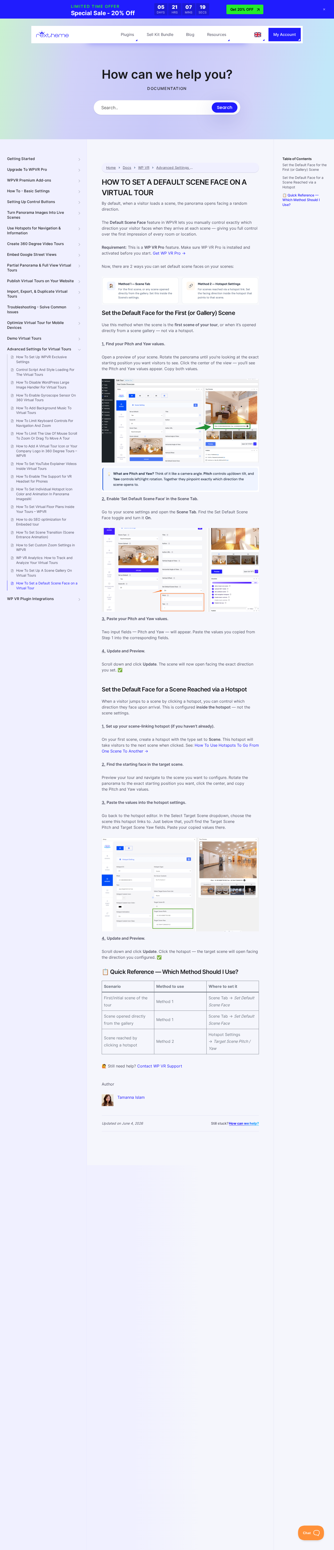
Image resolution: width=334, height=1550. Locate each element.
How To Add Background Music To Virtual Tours (43, 410)
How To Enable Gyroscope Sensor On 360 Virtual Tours (46, 397)
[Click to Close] (324, 9)
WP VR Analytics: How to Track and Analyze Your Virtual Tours (44, 560)
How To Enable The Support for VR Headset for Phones (44, 478)
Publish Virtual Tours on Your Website (40, 281)
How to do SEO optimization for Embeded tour (41, 521)
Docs (127, 167)
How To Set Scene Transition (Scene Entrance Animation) (45, 534)
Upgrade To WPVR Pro (27, 169)
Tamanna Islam (131, 1097)
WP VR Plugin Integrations (30, 598)
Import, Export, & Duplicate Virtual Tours (37, 294)
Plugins (127, 34)
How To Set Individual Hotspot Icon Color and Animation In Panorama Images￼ (44, 494)
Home (111, 167)
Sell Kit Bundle (160, 34)
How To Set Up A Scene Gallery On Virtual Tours (44, 572)
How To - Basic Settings (28, 191)
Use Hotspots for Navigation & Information (34, 230)
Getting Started (21, 158)
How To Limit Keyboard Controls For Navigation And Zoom (44, 423)
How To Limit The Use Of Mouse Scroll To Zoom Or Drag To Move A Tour (46, 435)
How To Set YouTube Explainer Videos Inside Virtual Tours (46, 466)
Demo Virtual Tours (24, 338)
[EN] (258, 34)
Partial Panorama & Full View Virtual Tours (39, 267)
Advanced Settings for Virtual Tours (39, 349)
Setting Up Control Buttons (31, 201)
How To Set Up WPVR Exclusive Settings (41, 359)
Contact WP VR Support (159, 1066)
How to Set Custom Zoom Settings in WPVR (45, 547)
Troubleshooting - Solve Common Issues (36, 309)
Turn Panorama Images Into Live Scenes (35, 215)
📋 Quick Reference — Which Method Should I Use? (301, 200)
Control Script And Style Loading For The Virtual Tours (45, 372)
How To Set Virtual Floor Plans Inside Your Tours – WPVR (45, 509)
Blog (190, 34)
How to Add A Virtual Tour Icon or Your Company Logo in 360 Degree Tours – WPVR (46, 451)
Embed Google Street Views (31, 254)
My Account (284, 34)
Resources (216, 34)
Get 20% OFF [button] (242, 9)
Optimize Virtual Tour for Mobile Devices (35, 325)
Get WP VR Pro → (169, 253)
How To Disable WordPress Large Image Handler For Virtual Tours (42, 384)
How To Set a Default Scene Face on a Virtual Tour (47, 585)
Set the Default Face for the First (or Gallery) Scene (304, 167)
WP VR (143, 167)
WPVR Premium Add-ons (29, 180)
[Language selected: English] (258, 34)
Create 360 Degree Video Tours (35, 243)
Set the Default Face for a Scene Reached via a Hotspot (302, 182)
